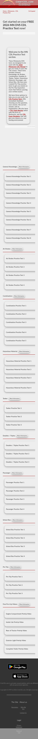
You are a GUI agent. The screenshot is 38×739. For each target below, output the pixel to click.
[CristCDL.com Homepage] (19, 6)
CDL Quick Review (16, 110)
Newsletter (14, 707)
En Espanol (32, 11)
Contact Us (23, 713)
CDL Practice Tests (15, 99)
